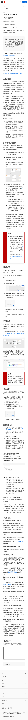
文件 (4, 12)
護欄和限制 (9, 30)
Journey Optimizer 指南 (11, 14)
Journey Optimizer (12, 12)
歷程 (18, 30)
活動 (14, 30)
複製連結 (13, 24)
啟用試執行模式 (12, 572)
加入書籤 (7, 24)
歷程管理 (22, 30)
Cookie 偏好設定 (17, 714)
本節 (22, 246)
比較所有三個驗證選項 (9, 55)
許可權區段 (20, 541)
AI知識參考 (7, 664)
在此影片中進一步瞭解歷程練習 (13, 73)
